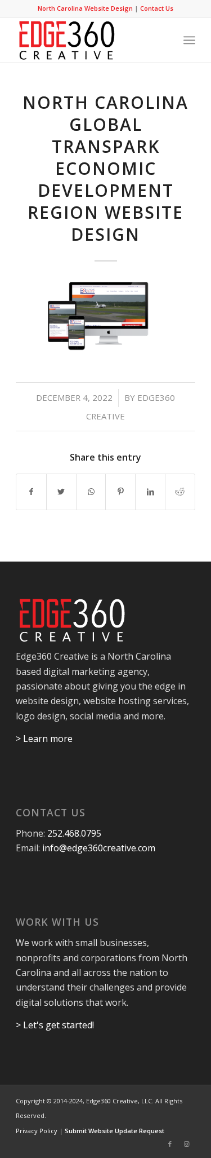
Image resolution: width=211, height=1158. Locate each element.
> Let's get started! (55, 1025)
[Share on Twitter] (61, 491)
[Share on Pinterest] (120, 491)
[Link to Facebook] (169, 1143)
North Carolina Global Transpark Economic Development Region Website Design (105, 168)
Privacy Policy (36, 1130)
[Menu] (189, 40)
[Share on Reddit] (180, 491)
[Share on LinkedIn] (150, 491)
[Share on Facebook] (31, 491)
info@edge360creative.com (98, 848)
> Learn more (44, 738)
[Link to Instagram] (186, 1143)
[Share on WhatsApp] (91, 491)
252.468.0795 (74, 833)
